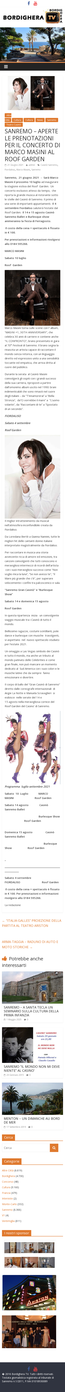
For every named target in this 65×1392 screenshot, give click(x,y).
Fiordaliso (10, 169)
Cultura (17, 120)
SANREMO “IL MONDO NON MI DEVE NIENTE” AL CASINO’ (32, 1068)
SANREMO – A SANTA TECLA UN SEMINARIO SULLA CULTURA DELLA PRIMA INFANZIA (31, 1011)
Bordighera (8, 1176)
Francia (6, 1193)
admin (32, 164)
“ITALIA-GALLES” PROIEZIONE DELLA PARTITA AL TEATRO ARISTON (31, 923)
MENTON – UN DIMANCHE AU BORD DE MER (32, 1120)
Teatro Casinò (13, 124)
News (40, 120)
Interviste (7, 1198)
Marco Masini (23, 169)
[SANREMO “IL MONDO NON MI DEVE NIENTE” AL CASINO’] (32, 1029)
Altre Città (8, 1170)
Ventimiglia (8, 1221)
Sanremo (51, 120)
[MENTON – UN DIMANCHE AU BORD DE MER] (32, 1085)
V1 (3, 1215)
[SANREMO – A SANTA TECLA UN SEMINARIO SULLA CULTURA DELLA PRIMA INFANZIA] (32, 974)
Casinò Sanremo (49, 164)
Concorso (7, 1181)
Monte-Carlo (9, 1204)
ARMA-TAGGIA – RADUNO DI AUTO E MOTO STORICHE (30, 944)
